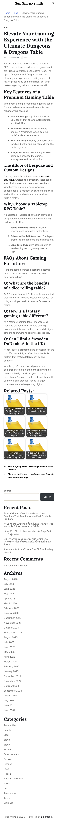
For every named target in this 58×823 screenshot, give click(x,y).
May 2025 (9, 652)
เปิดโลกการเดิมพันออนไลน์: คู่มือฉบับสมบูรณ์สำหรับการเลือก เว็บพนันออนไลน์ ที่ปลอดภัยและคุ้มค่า (28, 542)
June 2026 (9, 588)
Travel (7, 798)
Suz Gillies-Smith (29, 3)
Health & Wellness (13, 778)
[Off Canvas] (5, 3)
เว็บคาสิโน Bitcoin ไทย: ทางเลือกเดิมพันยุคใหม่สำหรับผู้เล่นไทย (27, 532)
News (7, 783)
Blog (6, 28)
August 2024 (11, 695)
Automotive (10, 725)
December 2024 (12, 676)
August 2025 (11, 637)
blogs (7, 739)
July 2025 (9, 642)
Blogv (7, 744)
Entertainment (11, 754)
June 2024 (9, 705)
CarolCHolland (12, 58)
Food (6, 768)
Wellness (8, 802)
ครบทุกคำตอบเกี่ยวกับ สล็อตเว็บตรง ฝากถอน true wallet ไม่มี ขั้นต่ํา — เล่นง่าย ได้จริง (28, 525)
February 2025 (11, 666)
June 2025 (9, 647)
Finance (8, 764)
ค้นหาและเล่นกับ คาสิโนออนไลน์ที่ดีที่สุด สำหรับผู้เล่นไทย (28, 550)
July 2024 (9, 700)
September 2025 (13, 632)
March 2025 (10, 661)
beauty (7, 730)
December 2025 (12, 617)
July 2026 (9, 584)
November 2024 (12, 681)
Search (8, 490)
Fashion (8, 759)
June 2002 (9, 710)
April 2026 (9, 598)
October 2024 (11, 685)
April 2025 (9, 656)
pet (5, 788)
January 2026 (11, 613)
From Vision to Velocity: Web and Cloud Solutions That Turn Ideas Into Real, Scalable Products (27, 516)
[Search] (53, 3)
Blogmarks (46, 816)
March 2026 (10, 603)
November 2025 (12, 622)
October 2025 (11, 627)
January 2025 (11, 671)
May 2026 (9, 593)
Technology (10, 793)
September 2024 (13, 690)
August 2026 (11, 579)
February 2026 (11, 608)
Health (7, 773)
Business (8, 749)
